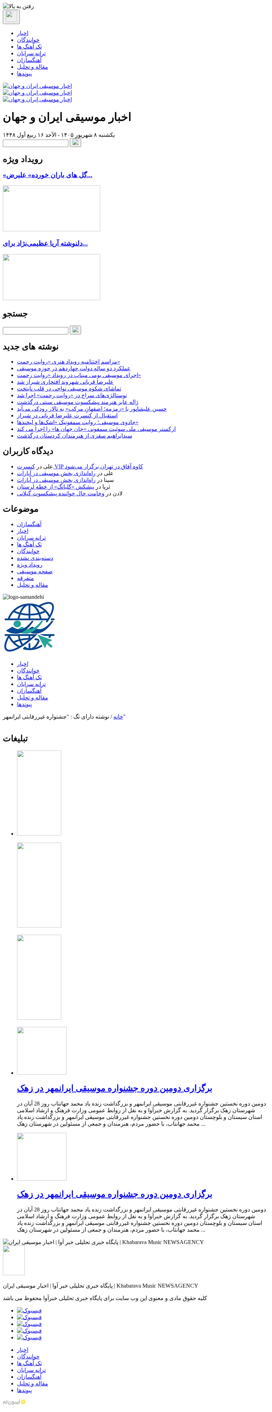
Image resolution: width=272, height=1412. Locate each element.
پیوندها (24, 74)
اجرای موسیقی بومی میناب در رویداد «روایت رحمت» (79, 375)
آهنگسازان (29, 60)
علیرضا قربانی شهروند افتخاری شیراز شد (65, 382)
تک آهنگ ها (29, 47)
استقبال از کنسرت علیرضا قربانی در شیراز (67, 415)
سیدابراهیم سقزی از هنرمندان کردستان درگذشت (74, 436)
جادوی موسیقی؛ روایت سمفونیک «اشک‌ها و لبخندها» (77, 422)
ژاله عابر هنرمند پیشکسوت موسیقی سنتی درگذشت (77, 402)
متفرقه (25, 578)
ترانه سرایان (31, 53)
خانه (118, 717)
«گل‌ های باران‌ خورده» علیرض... (47, 175)
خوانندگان (28, 40)
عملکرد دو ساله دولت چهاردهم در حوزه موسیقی (74, 368)
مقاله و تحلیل (32, 67)
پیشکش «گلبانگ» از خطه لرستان (55, 487)
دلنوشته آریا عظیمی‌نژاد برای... (45, 243)
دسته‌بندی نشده (35, 558)
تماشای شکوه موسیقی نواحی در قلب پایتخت (69, 389)
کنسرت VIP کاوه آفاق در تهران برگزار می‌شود (80, 466)
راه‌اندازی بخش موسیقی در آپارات (56, 473)
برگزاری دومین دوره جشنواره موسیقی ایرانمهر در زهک (114, 1088)
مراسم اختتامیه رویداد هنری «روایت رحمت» (68, 362)
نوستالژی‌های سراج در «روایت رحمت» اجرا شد (72, 395)
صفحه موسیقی (35, 571)
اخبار (22, 33)
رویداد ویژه (29, 565)
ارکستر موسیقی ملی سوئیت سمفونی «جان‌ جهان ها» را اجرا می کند (96, 429)
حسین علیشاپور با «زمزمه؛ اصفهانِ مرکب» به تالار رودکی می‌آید (92, 409)
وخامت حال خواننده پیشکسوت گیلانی (60, 493)
